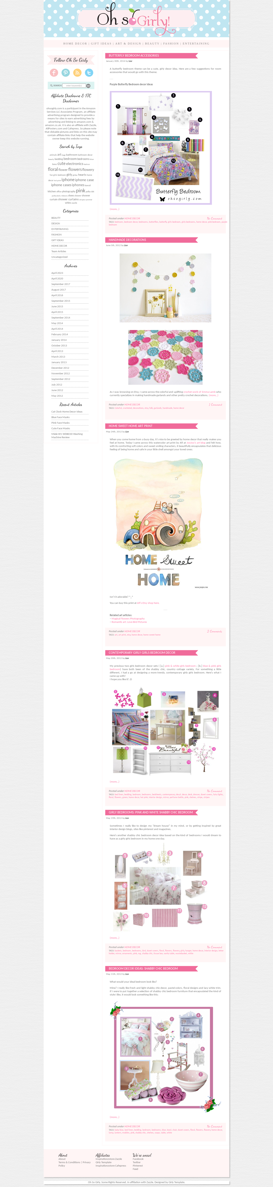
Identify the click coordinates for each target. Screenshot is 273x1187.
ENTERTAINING (196, 43)
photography (68, 191)
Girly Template (103, 1162)
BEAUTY (152, 43)
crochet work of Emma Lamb (199, 392)
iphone (67, 180)
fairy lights (218, 795)
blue (92, 159)
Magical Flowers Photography (128, 618)
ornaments (127, 953)
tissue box (158, 953)
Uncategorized (59, 257)
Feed (135, 1169)
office (58, 192)
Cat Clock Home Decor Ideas (66, 411)
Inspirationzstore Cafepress (111, 1165)
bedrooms (83, 159)
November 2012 (60, 373)
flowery (88, 170)
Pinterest (138, 1165)
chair (175, 1130)
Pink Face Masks (60, 423)
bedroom (70, 159)
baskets (118, 951)
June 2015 (57, 306)
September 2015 (60, 301)
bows (54, 164)
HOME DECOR (75, 43)
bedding (59, 159)
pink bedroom (214, 222)
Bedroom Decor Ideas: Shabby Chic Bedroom (143, 969)
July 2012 (56, 384)
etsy (146, 408)
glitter (75, 175)
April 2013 (57, 351)
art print (122, 635)
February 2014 (59, 334)
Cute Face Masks (60, 428)
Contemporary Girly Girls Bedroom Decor (142, 653)
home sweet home (151, 635)
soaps (157, 1133)
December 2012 (60, 368)
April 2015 (57, 312)
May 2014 (57, 323)
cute (62, 164)
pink (80, 191)
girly (69, 175)
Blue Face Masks (60, 417)
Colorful (118, 408)
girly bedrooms (188, 222)
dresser (196, 795)
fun (51, 175)
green (125, 797)
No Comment (214, 218)
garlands (158, 408)
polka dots (56, 196)
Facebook (138, 1159)
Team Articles (58, 251)
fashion (87, 164)
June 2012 (57, 390)
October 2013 (59, 345)
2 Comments (214, 631)
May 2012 (57, 396)
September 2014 (60, 317)
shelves (192, 797)
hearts (82, 174)
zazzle (74, 203)
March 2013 (58, 357)
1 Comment (215, 404)
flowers (75, 170)
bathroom (71, 155)
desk (190, 795)
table (163, 1133)
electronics (74, 164)
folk (151, 408)
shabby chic (147, 953)
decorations (138, 408)
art (59, 155)
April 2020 (57, 278)
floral (53, 169)
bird (144, 951)
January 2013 (59, 362)
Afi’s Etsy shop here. (148, 603)
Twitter (137, 1162)
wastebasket (181, 953)
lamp (111, 1133)
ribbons (64, 196)
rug (139, 953)
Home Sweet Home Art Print (130, 426)
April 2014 (57, 329)
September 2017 (60, 284)
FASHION (171, 43)
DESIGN (55, 223)
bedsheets (156, 795)
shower (77, 196)
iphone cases (61, 185)
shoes (71, 196)
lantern (118, 1133)
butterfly (163, 222)
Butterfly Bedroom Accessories (134, 56)
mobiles (125, 1133)
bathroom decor (85, 155)
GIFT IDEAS (101, 43)
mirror (166, 797)
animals (53, 155)
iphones (78, 185)
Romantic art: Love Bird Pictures (129, 622)
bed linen (119, 795)
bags (64, 155)
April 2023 (57, 273)
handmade (167, 408)
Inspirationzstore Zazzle (109, 1159)
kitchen (52, 191)
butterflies (153, 222)
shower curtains (68, 199)
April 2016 (57, 295)
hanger (188, 951)
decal (178, 795)
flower (63, 170)
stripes (82, 200)
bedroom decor (131, 222)
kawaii (88, 185)
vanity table (169, 953)
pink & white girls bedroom (180, 666)
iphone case (84, 180)
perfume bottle (176, 797)
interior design (155, 797)
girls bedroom (59, 175)
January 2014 (59, 340)
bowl (169, 1130)
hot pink (57, 181)
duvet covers (206, 795)
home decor (201, 222)
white (68, 203)
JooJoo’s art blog (196, 443)
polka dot (90, 192)
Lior (130, 61)
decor (184, 795)
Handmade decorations (127, 240)
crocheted (127, 408)
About (62, 1159)
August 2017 (58, 290)
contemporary (168, 795)
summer (88, 200)
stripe (199, 797)
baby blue (119, 1130)
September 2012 (60, 379)
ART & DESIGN (128, 43)
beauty (51, 159)
